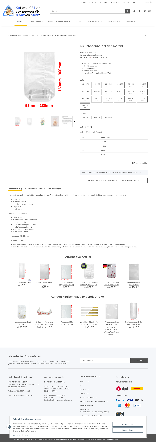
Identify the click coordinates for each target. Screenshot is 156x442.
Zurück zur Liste (15, 36)
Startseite (148, 2)
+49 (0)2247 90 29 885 (61, 389)
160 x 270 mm (108, 92)
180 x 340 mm (85, 99)
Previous (10, 121)
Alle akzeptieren (128, 424)
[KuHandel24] (23, 11)
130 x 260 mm (131, 85)
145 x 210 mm (143, 85)
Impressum (17, 435)
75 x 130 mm (120, 99)
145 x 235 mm (85, 92)
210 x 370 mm (97, 99)
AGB (81, 385)
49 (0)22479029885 (23, 391)
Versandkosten (122, 377)
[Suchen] (127, 11)
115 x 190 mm (97, 85)
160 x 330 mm (120, 92)
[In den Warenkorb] (10, 43)
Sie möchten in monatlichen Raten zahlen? (113, 180)
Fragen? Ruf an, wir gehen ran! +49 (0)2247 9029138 (99, 2)
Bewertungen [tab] (55, 189)
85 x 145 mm (132, 99)
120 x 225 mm (108, 85)
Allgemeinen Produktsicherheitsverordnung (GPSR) (94, 410)
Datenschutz (28, 435)
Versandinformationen (88, 397)
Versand (99, 132)
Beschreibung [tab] (15, 189)
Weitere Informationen (130, 180)
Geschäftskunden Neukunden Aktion (94, 401)
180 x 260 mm (131, 92)
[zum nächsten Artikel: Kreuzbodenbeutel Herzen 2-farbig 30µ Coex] (145, 35)
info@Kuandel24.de (57, 395)
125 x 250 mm (120, 85)
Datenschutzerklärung (48, 361)
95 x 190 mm (86, 106)
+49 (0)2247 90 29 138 (59, 386)
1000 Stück (108, 117)
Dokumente (137, 2)
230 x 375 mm (108, 99)
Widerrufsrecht (85, 393)
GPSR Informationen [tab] (35, 189)
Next (74, 121)
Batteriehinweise (86, 405)
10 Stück (86, 117)
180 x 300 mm (143, 92)
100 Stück (97, 117)
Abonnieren (139, 361)
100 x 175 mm (85, 85)
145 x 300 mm (97, 92)
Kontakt (126, 2)
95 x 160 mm (143, 99)
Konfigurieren (127, 430)
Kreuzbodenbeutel (95, 55)
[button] (134, 11)
